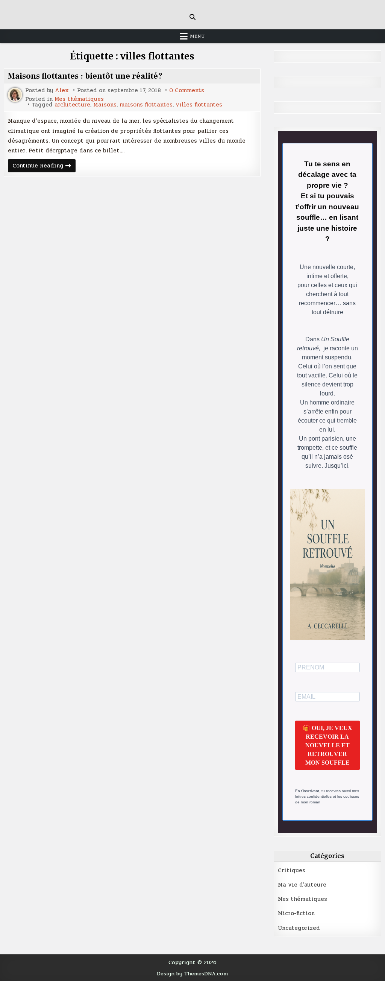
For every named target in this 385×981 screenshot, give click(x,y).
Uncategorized (299, 927)
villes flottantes (199, 105)
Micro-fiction (296, 913)
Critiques (291, 870)
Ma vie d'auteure (302, 884)
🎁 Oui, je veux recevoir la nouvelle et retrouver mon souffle (327, 745)
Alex (62, 90)
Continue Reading (44, 166)
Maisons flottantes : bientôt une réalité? (85, 76)
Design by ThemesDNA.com (192, 973)
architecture (72, 105)
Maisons (105, 105)
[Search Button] (192, 17)
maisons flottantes (146, 105)
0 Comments (186, 90)
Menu (197, 36)
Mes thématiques (79, 99)
